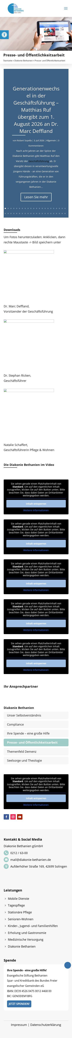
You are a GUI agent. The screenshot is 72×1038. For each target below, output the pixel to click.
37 (45, 213)
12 (36, 208)
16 (48, 208)
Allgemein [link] (51, 140)
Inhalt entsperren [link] (36, 503)
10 (30, 208)
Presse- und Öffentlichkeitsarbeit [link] (32, 742)
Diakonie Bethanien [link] (23, 60)
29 (22, 213)
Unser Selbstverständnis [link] (24, 715)
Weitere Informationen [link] (36, 510)
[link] (4, 34)
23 (5, 213)
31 (28, 213)
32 (30, 213)
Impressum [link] (19, 1025)
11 (33, 208)
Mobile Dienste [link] (18, 899)
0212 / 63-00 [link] (19, 853)
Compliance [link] (15, 724)
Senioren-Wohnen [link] (20, 919)
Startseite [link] (7, 60)
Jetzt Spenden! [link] (19, 1004)
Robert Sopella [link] (24, 140)
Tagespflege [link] (16, 905)
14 (42, 208)
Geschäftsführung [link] (39, 161)
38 (48, 213)
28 (19, 213)
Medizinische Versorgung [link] (25, 939)
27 (16, 213)
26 (13, 213)
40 (53, 213)
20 (59, 208)
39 (50, 213)
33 (33, 213)
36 (42, 213)
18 (53, 208)
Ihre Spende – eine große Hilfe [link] (28, 733)
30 (25, 213)
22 (65, 208)
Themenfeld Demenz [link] (21, 751)
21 (62, 208)
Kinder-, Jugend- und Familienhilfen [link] (33, 926)
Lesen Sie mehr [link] (36, 197)
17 (50, 208)
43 (62, 213)
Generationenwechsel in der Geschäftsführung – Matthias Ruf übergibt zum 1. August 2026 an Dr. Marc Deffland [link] (36, 109)
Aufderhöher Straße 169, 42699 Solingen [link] (38, 866)
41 (56, 213)
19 (56, 208)
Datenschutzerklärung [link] (45, 1025)
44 (65, 213)
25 (11, 213)
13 (39, 208)
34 (36, 213)
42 (59, 213)
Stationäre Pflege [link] (20, 912)
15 (45, 208)
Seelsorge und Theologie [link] (24, 760)
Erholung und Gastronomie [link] (27, 933)
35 (39, 213)
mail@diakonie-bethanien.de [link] (30, 860)
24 (8, 213)
